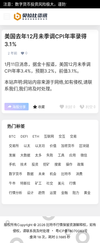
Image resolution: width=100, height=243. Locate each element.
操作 (69, 165)
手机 (12, 165)
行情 (72, 183)
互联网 (49, 136)
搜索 (57, 165)
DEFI (24, 136)
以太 (27, 146)
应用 (72, 155)
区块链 (84, 146)
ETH (35, 136)
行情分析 (15, 193)
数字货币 (15, 174)
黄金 (87, 193)
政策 (80, 165)
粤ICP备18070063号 (72, 231)
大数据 (25, 155)
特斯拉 (25, 183)
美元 (61, 183)
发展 (12, 155)
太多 (38, 155)
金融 (64, 193)
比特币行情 (54, 225)
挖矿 (46, 165)
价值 (53, 146)
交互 (62, 136)
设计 (30, 193)
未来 (41, 174)
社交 (49, 183)
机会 (53, 174)
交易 (73, 136)
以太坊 (40, 146)
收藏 (41, 107)
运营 (53, 193)
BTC (12, 136)
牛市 (12, 183)
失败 (49, 155)
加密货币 (67, 146)
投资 (35, 165)
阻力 (75, 193)
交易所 (14, 146)
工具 (61, 155)
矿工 (38, 183)
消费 (79, 174)
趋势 (41, 193)
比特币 (66, 174)
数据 (30, 174)
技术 (23, 165)
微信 (84, 155)
